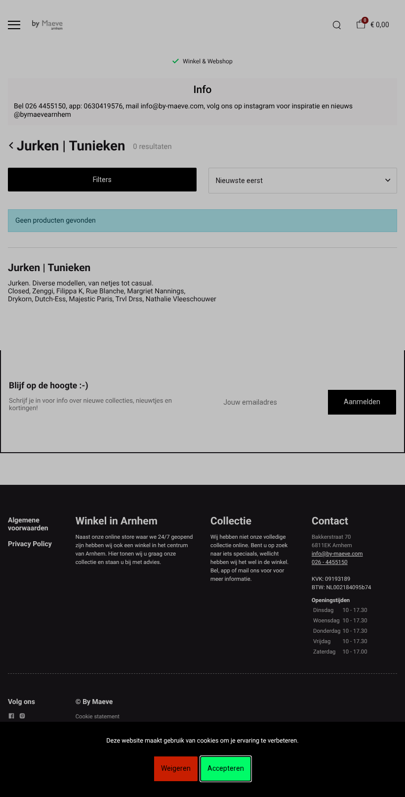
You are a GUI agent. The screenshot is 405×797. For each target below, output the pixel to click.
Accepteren (225, 768)
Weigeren (176, 768)
